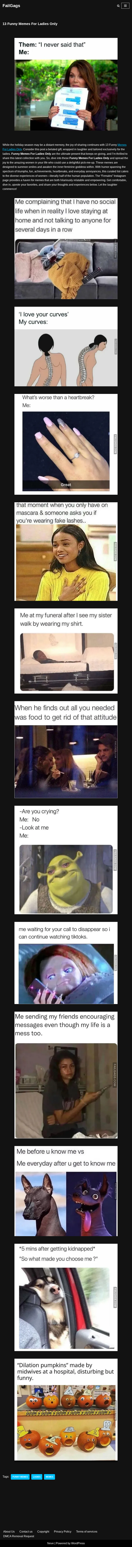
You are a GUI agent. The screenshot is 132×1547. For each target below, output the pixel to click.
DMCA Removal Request (18, 1536)
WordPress (78, 1543)
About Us (9, 1531)
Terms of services (86, 1531)
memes (49, 1477)
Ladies (37, 1477)
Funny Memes (20, 1477)
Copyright (43, 1531)
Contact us (25, 1531)
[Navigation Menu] (125, 6)
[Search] (118, 5)
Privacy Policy (62, 1531)
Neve (50, 1543)
